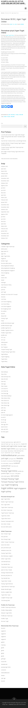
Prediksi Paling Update (6, 610)
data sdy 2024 (4, 429)
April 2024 (3, 169)
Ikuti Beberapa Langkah (7, 556)
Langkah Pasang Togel (6, 597)
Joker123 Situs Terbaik (6, 570)
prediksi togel (5, 473)
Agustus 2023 (4, 185)
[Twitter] (5, 106)
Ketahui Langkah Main (6, 592)
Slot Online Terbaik (5, 524)
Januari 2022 (4, 231)
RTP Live (3, 337)
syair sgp (3, 678)
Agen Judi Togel (4, 444)
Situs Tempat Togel (6, 533)
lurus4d (3, 313)
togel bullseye (4, 354)
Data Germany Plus (6, 376)
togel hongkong (11, 485)
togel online (7, 488)
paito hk (3, 412)
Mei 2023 (3, 192)
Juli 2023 (3, 188)
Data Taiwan (4, 386)
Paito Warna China (5, 398)
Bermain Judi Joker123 (6, 575)
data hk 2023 (7, 452)
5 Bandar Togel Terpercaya (7, 246)
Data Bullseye (4, 372)
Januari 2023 (4, 202)
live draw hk (4, 461)
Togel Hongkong (5, 356)
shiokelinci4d (4, 664)
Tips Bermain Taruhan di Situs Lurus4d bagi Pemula (13, 141)
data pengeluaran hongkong (8, 268)
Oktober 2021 (4, 238)
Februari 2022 (4, 228)
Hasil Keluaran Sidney (6, 285)
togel (2, 485)
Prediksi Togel (4, 618)
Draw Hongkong (5, 273)
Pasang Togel (4, 318)
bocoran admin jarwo (6, 263)
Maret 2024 (4, 171)
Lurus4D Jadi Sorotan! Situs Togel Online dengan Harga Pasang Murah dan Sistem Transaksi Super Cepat (13, 136)
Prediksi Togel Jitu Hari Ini (7, 330)
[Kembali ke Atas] (14, 699)
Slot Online (3, 344)
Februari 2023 (4, 200)
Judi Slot (3, 289)
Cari (2, 123)
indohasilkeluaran (9, 455)
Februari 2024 (4, 173)
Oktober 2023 (4, 183)
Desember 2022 (5, 204)
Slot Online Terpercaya (6, 510)
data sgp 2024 (4, 424)
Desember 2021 (5, 233)
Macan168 (3, 316)
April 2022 (3, 224)
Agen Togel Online (10, 35)
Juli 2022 (3, 216)
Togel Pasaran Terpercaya (7, 513)
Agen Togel (11, 444)
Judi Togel (3, 292)
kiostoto (20, 458)
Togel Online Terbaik (6, 581)
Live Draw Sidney (5, 304)
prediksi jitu (20, 471)
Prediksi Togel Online (6, 332)
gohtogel (3, 658)
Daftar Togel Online (6, 558)
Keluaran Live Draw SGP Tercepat (9, 294)
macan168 (3, 661)
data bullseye (10, 451)
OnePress (11, 704)
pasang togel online (6, 667)
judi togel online (12, 458)
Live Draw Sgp (4, 393)
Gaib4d (2, 275)
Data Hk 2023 (4, 379)
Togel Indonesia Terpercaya (8, 586)
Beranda (2, 13)
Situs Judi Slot (4, 536)
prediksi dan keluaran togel (7, 323)
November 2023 (5, 180)
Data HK (2, 452)
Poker (2, 320)
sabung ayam (4, 342)
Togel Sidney (4, 361)
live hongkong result (6, 309)
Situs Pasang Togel (5, 539)
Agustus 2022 (4, 214)
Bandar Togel (4, 261)
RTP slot (3, 340)
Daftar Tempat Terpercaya (7, 542)
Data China (3, 374)
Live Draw (3, 299)
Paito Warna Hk (5, 400)
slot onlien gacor (5, 476)
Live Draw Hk (4, 388)
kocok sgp (3, 419)
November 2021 (5, 235)
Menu (25, 8)
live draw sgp (17, 461)
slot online (15, 476)
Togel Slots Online (5, 515)
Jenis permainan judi (6, 547)
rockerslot (3, 670)
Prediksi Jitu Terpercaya (6, 615)
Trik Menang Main (5, 600)
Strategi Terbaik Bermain (7, 572)
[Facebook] (2, 106)
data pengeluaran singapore (8, 270)
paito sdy (3, 407)
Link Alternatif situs (5, 561)
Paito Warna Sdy (5, 403)
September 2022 (5, 212)
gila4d (2, 647)
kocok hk (3, 417)
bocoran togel (4, 451)
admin (22, 24)
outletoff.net (6, 466)
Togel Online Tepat (5, 595)
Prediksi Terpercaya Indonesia (8, 607)
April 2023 (3, 195)
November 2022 (5, 207)
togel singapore (20, 488)
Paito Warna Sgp (5, 405)
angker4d (3, 631)
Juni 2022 (3, 219)
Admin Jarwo (4, 249)
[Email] (8, 106)
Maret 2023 (4, 197)
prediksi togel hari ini (6, 328)
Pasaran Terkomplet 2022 (7, 521)
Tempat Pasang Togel (6, 349)
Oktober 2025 (4, 166)
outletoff (17, 463)
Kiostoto (3, 297)
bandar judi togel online (9, 446)
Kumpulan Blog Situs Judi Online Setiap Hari (12, 2)
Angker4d (3, 258)
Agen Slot (3, 253)
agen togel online (9, 116)
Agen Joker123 (4, 251)
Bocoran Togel (4, 621)
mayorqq (11, 463)
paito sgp (3, 410)
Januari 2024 (4, 176)
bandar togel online (8, 449)
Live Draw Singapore (6, 306)
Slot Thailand (4, 347)
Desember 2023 (5, 178)
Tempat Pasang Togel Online (8, 352)
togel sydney (6, 491)
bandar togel (22, 446)
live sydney (3, 311)
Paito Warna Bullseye (6, 396)
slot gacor (18, 473)
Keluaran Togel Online (6, 613)
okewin (3, 675)
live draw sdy (10, 461)
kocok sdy (3, 422)
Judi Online (11, 114)
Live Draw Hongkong (6, 301)
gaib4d (2, 642)
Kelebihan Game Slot (6, 550)
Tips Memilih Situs (5, 564)
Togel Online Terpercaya (7, 507)
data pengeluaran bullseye (7, 265)
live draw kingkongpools (7, 415)
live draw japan (4, 431)
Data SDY (13, 452)
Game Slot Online (5, 545)
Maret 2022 (4, 226)
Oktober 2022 (4, 209)
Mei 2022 (3, 221)
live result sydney (4, 463)
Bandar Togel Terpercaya (21, 449)
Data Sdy (3, 381)
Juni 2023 (3, 190)
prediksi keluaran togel (6, 325)
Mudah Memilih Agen (6, 589)
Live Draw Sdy (4, 391)
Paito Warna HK (14, 466)
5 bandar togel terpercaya (7, 442)
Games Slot (4, 277)
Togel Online (19, 114)
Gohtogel (3, 282)
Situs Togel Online (5, 504)
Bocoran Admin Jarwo (6, 527)
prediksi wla (4, 335)
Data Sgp (3, 384)
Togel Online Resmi (6, 518)
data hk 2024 (4, 427)
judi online (20, 455)
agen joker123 (17, 442)
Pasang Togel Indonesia (7, 583)
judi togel (4, 458)
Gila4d (2, 280)
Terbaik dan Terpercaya (7, 567)
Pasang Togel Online (9, 471)
